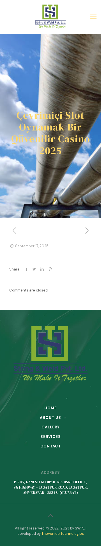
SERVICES (50, 436)
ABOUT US (50, 417)
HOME (50, 408)
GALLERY (51, 427)
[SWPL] (50, 17)
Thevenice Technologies (63, 533)
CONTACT (50, 446)
